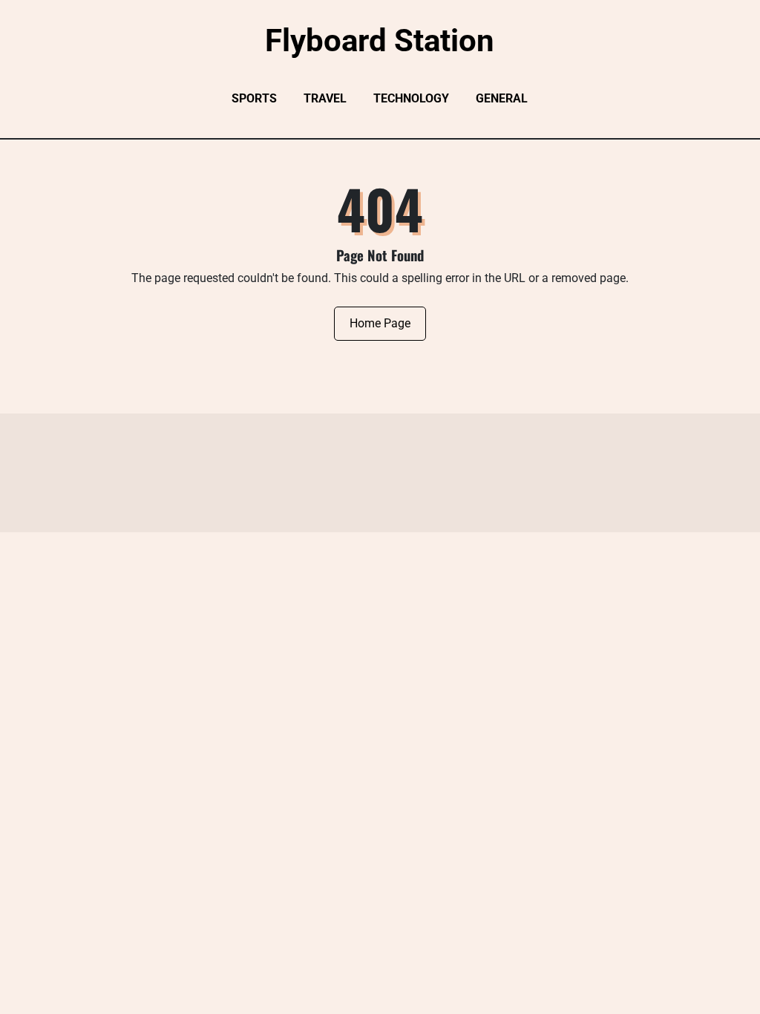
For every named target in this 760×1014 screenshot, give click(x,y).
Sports (254, 98)
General (502, 98)
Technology (411, 98)
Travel (325, 98)
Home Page (380, 323)
